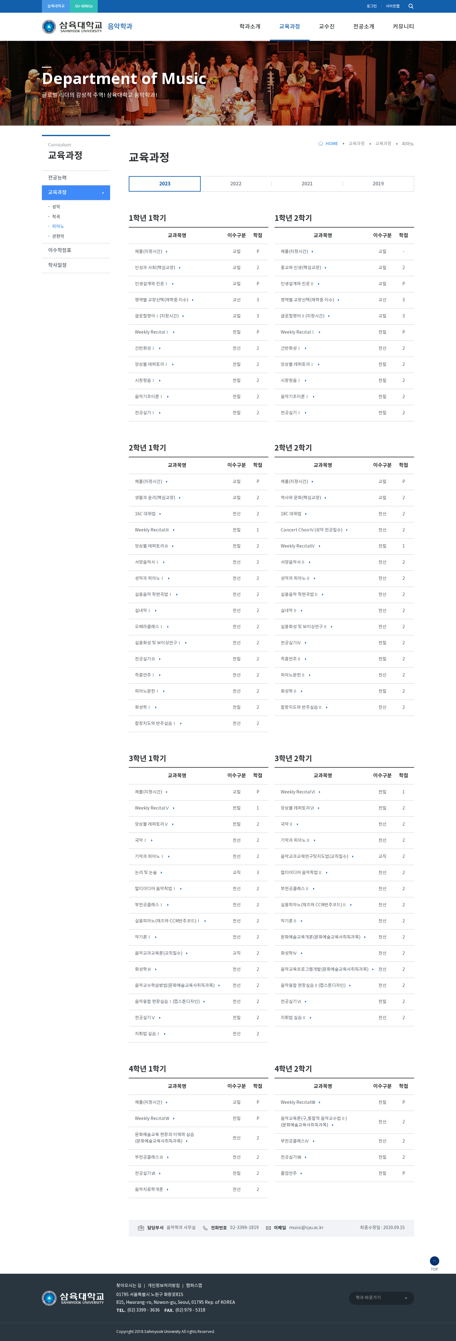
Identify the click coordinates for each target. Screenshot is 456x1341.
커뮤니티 (403, 27)
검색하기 (409, 6)
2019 (378, 184)
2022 (235, 184)
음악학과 (120, 27)
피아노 (58, 226)
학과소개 (250, 27)
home (332, 143)
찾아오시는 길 (128, 1285)
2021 (307, 184)
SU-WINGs (84, 6)
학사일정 (57, 265)
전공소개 (363, 27)
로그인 (372, 6)
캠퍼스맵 (194, 1285)
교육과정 (289, 27)
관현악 (58, 236)
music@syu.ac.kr (306, 1227)
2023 (164, 184)
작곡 (56, 217)
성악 (56, 207)
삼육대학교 (56, 6)
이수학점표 (59, 250)
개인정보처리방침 (164, 1285)
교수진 (327, 27)
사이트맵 (393, 6)
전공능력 (57, 178)
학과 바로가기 (368, 1297)
